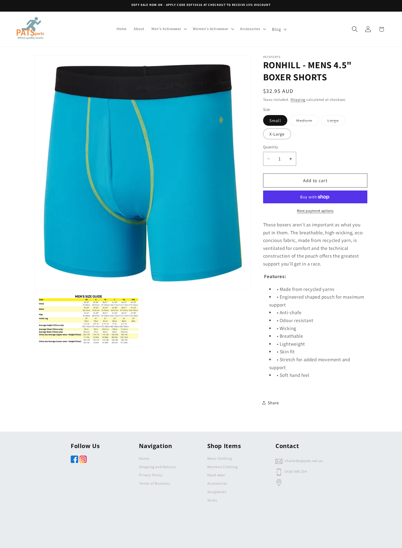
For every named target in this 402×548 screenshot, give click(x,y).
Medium (307, 121)
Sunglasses (217, 491)
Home (144, 458)
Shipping (297, 99)
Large (336, 121)
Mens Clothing (219, 458)
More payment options (315, 210)
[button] (168, 29)
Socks (212, 500)
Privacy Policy (150, 475)
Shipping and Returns (157, 466)
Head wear (216, 475)
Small (275, 120)
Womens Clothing (222, 466)
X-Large (277, 134)
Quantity (270, 147)
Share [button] (273, 402)
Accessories (217, 483)
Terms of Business (154, 483)
